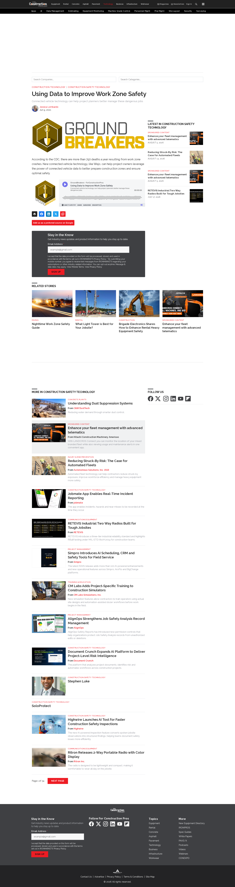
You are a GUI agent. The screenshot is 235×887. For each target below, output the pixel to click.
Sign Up (56, 272)
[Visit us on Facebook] (150, 398)
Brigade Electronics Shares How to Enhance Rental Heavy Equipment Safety (139, 327)
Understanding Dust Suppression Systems (100, 403)
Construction (127, 320)
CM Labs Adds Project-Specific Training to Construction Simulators (100, 588)
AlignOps (79, 628)
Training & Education (79, 582)
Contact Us (86, 876)
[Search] (196, 4)
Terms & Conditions (133, 876)
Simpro (77, 562)
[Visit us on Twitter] (158, 398)
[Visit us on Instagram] (166, 398)
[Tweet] (55, 214)
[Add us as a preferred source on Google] (63, 214)
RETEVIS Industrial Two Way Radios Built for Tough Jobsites (166, 192)
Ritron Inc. (79, 761)
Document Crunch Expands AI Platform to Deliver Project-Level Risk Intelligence (106, 654)
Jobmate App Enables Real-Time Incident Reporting (100, 496)
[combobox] (74, 79)
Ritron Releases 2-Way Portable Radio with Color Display (106, 754)
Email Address (56, 244)
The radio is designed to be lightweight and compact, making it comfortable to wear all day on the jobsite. (100, 767)
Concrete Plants (77, 399)
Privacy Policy (96, 267)
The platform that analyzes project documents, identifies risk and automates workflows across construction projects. (101, 666)
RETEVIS (78, 532)
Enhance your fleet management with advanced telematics (167, 138)
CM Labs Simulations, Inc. (87, 595)
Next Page (57, 781)
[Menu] (203, 4)
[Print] (34, 214)
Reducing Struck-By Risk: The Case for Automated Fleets (165, 154)
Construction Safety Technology (89, 87)
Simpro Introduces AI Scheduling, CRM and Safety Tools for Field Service (101, 555)
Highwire (78, 728)
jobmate (78, 502)
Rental (79, 320)
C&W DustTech (82, 408)
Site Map (150, 876)
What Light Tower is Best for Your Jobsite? (94, 325)
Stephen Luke (79, 681)
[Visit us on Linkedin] (173, 398)
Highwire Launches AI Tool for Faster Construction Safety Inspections (96, 722)
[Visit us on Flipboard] (188, 398)
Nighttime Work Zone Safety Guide (51, 325)
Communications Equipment (82, 520)
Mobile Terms (78, 267)
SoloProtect (41, 706)
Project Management (79, 549)
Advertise (99, 876)
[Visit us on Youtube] (180, 398)
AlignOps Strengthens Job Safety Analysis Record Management (106, 621)
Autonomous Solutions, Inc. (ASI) (91, 470)
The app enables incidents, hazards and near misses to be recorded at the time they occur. (106, 508)
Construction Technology (48, 87)
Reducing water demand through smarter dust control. (96, 412)
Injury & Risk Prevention (81, 457)
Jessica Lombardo (49, 107)
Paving (35, 320)
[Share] (41, 214)
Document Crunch (83, 660)
